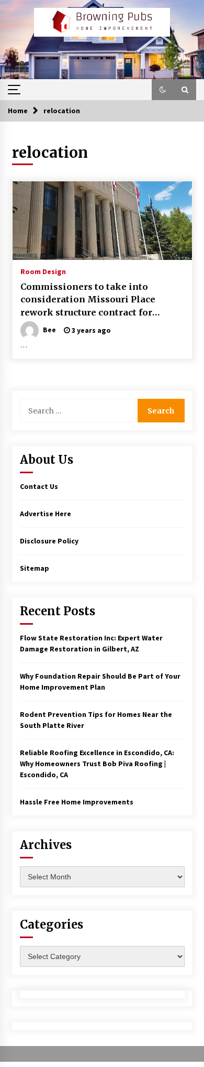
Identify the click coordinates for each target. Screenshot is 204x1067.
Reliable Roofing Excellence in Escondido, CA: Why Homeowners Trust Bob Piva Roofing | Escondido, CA (97, 763)
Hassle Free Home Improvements (76, 802)
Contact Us (39, 486)
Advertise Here (45, 513)
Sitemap (34, 568)
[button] (163, 89)
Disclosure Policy (49, 541)
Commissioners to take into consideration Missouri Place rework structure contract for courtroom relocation (87, 300)
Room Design (43, 271)
